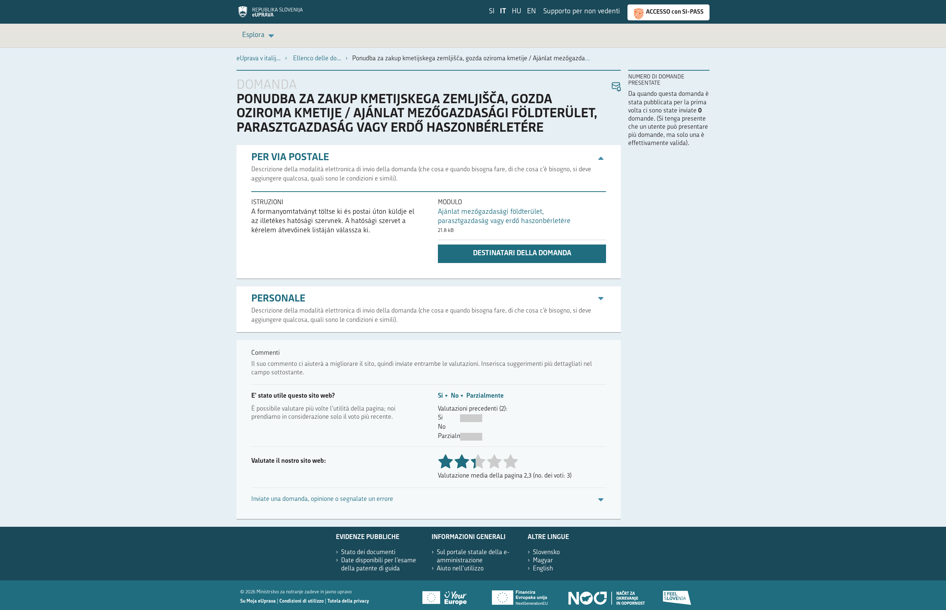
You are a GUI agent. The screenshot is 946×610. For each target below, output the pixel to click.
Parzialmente (485, 396)
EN (531, 11)
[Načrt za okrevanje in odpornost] (606, 595)
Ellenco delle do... (317, 58)
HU (516, 11)
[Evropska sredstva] (677, 595)
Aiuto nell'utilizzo (460, 569)
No (455, 396)
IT (503, 11)
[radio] (478, 462)
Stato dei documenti (368, 552)
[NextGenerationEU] (520, 595)
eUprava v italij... (258, 58)
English (543, 569)
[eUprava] (270, 14)
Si (440, 396)
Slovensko (546, 552)
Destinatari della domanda (522, 253)
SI (491, 11)
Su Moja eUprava (258, 601)
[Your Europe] (447, 595)
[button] (616, 87)
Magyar (543, 560)
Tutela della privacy (348, 601)
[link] (259, 36)
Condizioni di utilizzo (301, 601)
